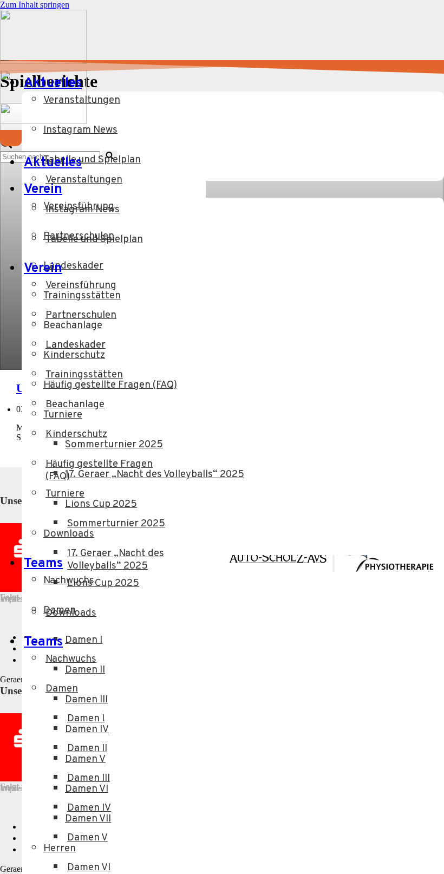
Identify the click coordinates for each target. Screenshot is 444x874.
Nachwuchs (68, 581)
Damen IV (87, 729)
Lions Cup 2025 (101, 504)
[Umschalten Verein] (170, 268)
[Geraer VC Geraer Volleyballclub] (43, 61)
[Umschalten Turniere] (200, 501)
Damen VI (86, 789)
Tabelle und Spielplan (92, 160)
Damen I (83, 640)
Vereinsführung (78, 206)
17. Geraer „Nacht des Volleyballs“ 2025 (154, 474)
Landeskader (73, 266)
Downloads (68, 534)
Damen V (85, 759)
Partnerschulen (78, 236)
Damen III (86, 700)
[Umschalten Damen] (200, 696)
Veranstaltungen (81, 100)
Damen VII (88, 819)
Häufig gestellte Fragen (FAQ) (110, 385)
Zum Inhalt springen (34, 4)
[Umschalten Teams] (170, 642)
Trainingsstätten (82, 296)
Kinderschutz (74, 355)
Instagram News (80, 130)
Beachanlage (72, 325)
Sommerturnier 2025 (114, 445)
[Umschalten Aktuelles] (170, 163)
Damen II (85, 670)
